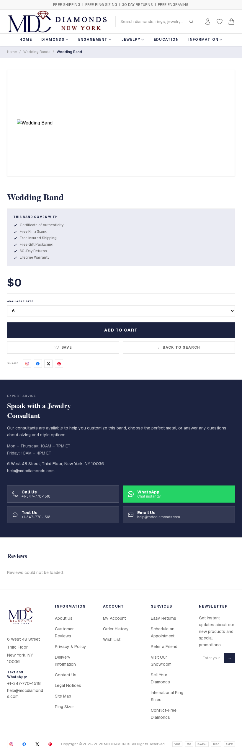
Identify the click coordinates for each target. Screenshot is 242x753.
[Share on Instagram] (27, 364)
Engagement (93, 39)
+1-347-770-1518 (24, 683)
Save (66, 347)
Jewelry (130, 39)
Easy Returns (163, 618)
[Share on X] (48, 364)
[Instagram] (11, 744)
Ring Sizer (64, 706)
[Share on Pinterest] (59, 364)
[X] (37, 744)
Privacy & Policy (70, 646)
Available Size (20, 301)
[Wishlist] (219, 21)
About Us (64, 618)
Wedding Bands (36, 52)
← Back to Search (178, 347)
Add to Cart (121, 330)
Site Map (63, 696)
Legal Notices (68, 685)
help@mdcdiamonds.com (31, 470)
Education (166, 39)
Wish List (111, 639)
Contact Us (65, 674)
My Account (114, 618)
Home (25, 39)
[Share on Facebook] (38, 364)
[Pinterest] (50, 744)
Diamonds (53, 39)
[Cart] (231, 21)
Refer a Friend (164, 646)
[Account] (207, 21)
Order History (116, 628)
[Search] (191, 21)
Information (203, 39)
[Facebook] (24, 744)
